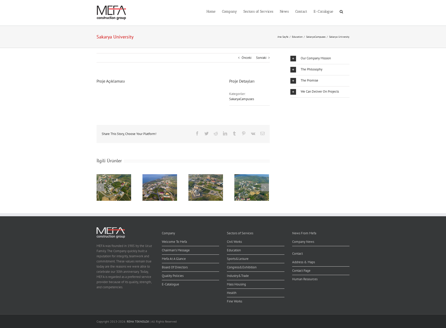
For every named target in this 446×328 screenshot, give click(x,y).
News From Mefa (304, 233)
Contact (297, 253)
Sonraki (261, 57)
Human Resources (304, 279)
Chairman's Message (176, 250)
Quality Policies (173, 276)
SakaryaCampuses (241, 99)
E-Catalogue (170, 284)
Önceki (246, 57)
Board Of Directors (175, 267)
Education (234, 250)
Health (231, 293)
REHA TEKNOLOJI (138, 321)
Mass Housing (236, 284)
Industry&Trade (238, 276)
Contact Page (301, 270)
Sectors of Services (240, 233)
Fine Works (234, 301)
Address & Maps (303, 262)
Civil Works (234, 241)
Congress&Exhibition (242, 267)
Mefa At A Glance (174, 259)
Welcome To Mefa (174, 241)
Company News (303, 241)
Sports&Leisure (238, 259)
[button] (341, 11)
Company (168, 233)
